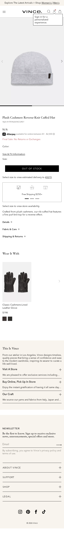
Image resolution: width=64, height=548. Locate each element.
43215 (48, 177)
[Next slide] (61, 61)
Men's (56, 2)
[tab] (16, 105)
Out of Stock (32, 168)
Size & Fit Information (13, 154)
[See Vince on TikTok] (44, 511)
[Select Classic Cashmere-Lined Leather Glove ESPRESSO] (4, 319)
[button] (54, 11)
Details (5, 222)
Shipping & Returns (12, 236)
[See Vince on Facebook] (36, 511)
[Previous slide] (2, 61)
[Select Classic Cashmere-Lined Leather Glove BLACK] (10, 319)
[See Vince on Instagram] (20, 511)
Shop (6, 486)
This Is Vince (10, 348)
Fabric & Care (9, 229)
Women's (47, 2)
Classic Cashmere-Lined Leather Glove (14, 306)
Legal (7, 496)
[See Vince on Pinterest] (28, 511)
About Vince (12, 467)
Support (8, 477)
